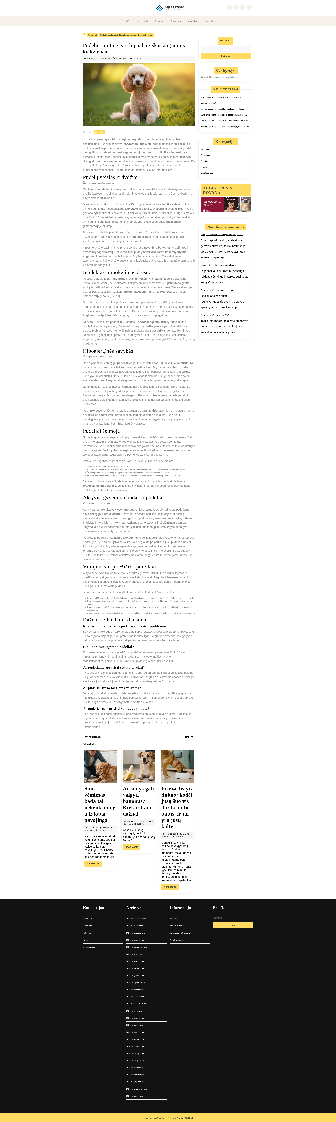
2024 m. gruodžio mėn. (136, 1046)
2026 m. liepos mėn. (135, 926)
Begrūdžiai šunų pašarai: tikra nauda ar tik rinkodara (223, 109)
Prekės (204, 167)
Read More (94, 864)
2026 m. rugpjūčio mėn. (136, 919)
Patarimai (159, 21)
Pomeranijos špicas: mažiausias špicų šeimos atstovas (224, 121)
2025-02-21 (92, 58)
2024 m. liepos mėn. (135, 1067)
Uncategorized (207, 173)
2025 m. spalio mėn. (135, 989)
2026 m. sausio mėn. (135, 968)
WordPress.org (176, 940)
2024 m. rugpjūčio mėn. (136, 1060)
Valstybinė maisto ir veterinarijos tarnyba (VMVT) (222, 234)
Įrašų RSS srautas (177, 926)
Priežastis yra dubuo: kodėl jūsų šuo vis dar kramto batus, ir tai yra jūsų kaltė (177, 807)
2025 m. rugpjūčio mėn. (136, 1004)
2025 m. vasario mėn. (135, 1032)
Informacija (143, 21)
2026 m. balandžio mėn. (136, 947)
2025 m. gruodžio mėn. (136, 975)
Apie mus (192, 21)
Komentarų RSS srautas (180, 933)
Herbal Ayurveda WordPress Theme (158, 1118)
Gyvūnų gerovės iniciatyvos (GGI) (215, 315)
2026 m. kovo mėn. (134, 954)
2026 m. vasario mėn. (135, 961)
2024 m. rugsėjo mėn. (135, 1053)
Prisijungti (174, 919)
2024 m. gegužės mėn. (136, 1082)
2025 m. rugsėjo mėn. (135, 997)
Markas (106, 58)
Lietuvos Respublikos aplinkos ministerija (218, 265)
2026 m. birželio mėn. (135, 933)
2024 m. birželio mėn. (135, 1075)
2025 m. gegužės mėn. (136, 1018)
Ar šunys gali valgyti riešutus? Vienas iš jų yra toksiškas (225, 127)
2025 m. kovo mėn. (134, 1025)
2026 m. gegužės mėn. (136, 940)
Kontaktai (208, 21)
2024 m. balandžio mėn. (136, 1089)
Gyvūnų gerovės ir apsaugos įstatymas (217, 290)
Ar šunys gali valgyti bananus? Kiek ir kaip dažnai (138, 801)
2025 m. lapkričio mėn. (136, 982)
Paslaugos (176, 21)
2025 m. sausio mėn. (135, 1039)
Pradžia (127, 21)
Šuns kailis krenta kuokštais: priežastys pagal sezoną (224, 115)
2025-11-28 (170, 834)
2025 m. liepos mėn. (135, 1011)
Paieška (226, 40)
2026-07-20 (93, 828)
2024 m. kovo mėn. (134, 1096)
